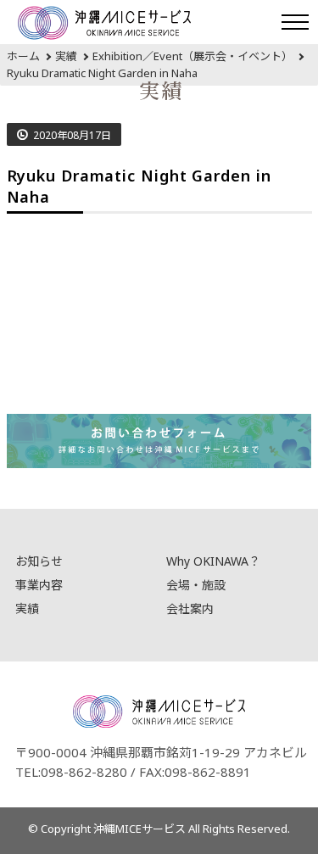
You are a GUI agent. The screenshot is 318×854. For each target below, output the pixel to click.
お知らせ (39, 561)
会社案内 (190, 608)
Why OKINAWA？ (213, 561)
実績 (27, 608)
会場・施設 (196, 585)
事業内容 (39, 585)
